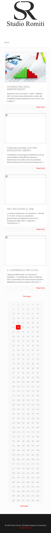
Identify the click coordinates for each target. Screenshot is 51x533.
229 (13, 478)
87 (23, 368)
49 (13, 341)
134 (18, 405)
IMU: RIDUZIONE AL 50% (20, 208)
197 (32, 450)
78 (38, 359)
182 (18, 441)
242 (18, 487)
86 (18, 368)
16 (28, 314)
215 (32, 464)
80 (18, 364)
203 (32, 455)
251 (32, 491)
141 (23, 409)
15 (23, 314)
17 (33, 314)
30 (38, 323)
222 (37, 468)
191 (32, 446)
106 (28, 382)
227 (32, 473)
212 (18, 464)
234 (37, 478)
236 (18, 482)
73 (13, 359)
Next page (24, 506)
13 (13, 314)
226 (28, 473)
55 (13, 345)
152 (18, 418)
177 (23, 437)
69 (23, 355)
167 (32, 427)
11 (33, 309)
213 (23, 464)
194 (18, 450)
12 (38, 309)
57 (23, 345)
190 (28, 446)
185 (32, 441)
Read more (40, 107)
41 (33, 332)
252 (37, 491)
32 (18, 327)
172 (28, 432)
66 (38, 350)
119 (32, 391)
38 (18, 332)
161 (32, 423)
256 (28, 496)
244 (28, 487)
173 (32, 432)
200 (18, 455)
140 (18, 409)
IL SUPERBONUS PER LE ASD (22, 270)
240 (37, 482)
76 (28, 359)
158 (18, 423)
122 (18, 396)
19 (13, 318)
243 (23, 487)
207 (23, 459)
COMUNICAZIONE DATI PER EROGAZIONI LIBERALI (22, 149)
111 (23, 386)
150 (37, 414)
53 (33, 341)
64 (28, 350)
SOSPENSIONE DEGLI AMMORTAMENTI (18, 88)
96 (38, 373)
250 (28, 491)
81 (23, 364)
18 (38, 314)
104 (18, 382)
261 (23, 500)
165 (23, 427)
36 (38, 327)
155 (32, 418)
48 (38, 336)
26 (18, 323)
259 (13, 500)
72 (38, 355)
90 (38, 368)
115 (13, 391)
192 (37, 446)
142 (28, 409)
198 (37, 450)
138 (37, 405)
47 (33, 336)
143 (32, 409)
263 (32, 500)
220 (28, 468)
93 (23, 373)
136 (28, 405)
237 (23, 482)
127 (13, 400)
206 (18, 459)
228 (37, 473)
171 (23, 432)
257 (32, 496)
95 (33, 373)
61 (13, 350)
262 (28, 500)
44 (18, 336)
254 (18, 496)
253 (13, 496)
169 (13, 432)
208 (28, 459)
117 (23, 391)
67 (13, 355)
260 (18, 500)
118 (28, 391)
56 (18, 345)
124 (28, 396)
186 (37, 441)
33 (23, 327)
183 (23, 441)
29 (33, 323)
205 (13, 459)
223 (13, 473)
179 (32, 437)
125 (32, 396)
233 (32, 478)
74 (18, 359)
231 (23, 478)
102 (37, 377)
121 (13, 396)
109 (13, 386)
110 (18, 386)
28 (28, 323)
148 (28, 414)
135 (23, 405)
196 (28, 450)
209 (32, 459)
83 (33, 364)
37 (13, 332)
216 (37, 464)
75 (23, 359)
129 (23, 400)
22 (28, 318)
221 (32, 468)
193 (13, 450)
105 (23, 382)
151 (13, 418)
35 (33, 327)
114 (37, 386)
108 (37, 382)
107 (32, 382)
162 (37, 423)
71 (33, 355)
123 (23, 396)
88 (28, 368)
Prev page (26, 296)
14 (18, 314)
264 (37, 500)
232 (28, 478)
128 (18, 400)
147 (23, 414)
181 (13, 441)
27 (23, 323)
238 (28, 482)
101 (32, 377)
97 (13, 377)
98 (18, 377)
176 (18, 437)
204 (37, 455)
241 (13, 487)
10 (28, 309)
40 (28, 332)
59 (33, 345)
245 (32, 487)
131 (32, 400)
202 (28, 455)
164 (18, 427)
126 (37, 396)
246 (37, 487)
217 (13, 468)
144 (37, 409)
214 (28, 464)
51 (23, 341)
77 (33, 359)
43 (13, 336)
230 (18, 478)
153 (23, 418)
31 (13, 327)
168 (37, 427)
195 (23, 450)
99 (23, 377)
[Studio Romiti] (25, 14)
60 (38, 345)
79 (13, 364)
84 (38, 364)
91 (13, 373)
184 (28, 441)
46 (28, 336)
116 (18, 391)
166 (28, 427)
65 (33, 350)
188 (18, 446)
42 (38, 332)
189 (23, 446)
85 (13, 368)
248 (18, 491)
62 (18, 350)
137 (32, 405)
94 (28, 373)
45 (23, 336)
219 (23, 468)
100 (28, 377)
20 (18, 318)
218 (18, 468)
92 (18, 373)
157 (13, 423)
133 (13, 405)
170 (18, 432)
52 (28, 341)
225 (23, 473)
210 (37, 459)
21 (23, 318)
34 (28, 327)
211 (13, 464)
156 (37, 418)
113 (32, 386)
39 (23, 332)
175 (13, 437)
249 (23, 491)
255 (23, 496)
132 (37, 400)
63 (23, 350)
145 (13, 414)
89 (33, 368)
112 (28, 386)
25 (13, 323)
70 (28, 355)
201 (23, 455)
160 (28, 423)
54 (38, 341)
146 (18, 414)
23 (33, 318)
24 (38, 318)
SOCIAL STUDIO (25, 528)
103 (13, 382)
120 (37, 391)
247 (13, 491)
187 (13, 446)
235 (13, 482)
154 (28, 418)
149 (32, 414)
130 (28, 400)
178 (28, 437)
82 (28, 364)
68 (18, 355)
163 (13, 427)
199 (13, 455)
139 (13, 409)
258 (37, 496)
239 (32, 482)
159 (23, 423)
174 (37, 432)
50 (18, 341)
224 (18, 473)
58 (28, 345)
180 (37, 437)
